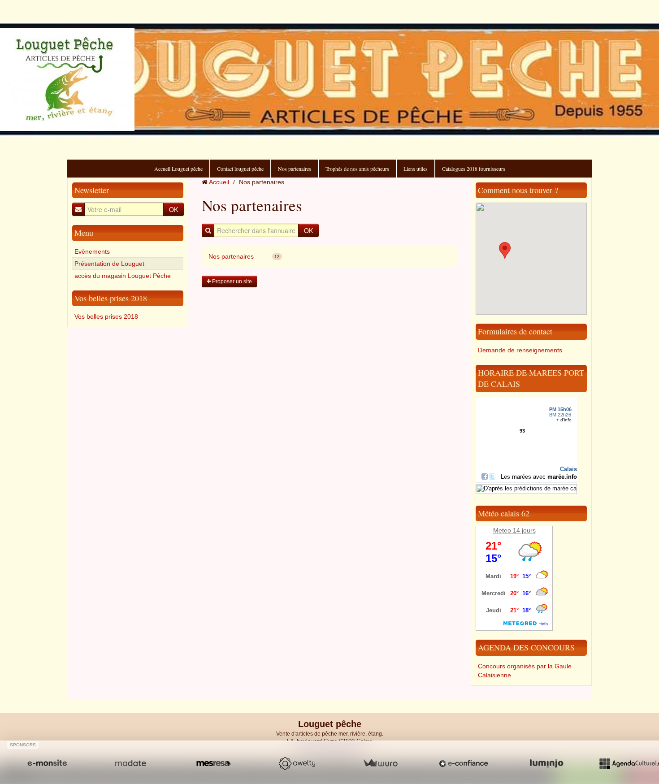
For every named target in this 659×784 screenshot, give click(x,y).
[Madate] (130, 763)
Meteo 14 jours (514, 530)
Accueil (219, 182)
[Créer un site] (47, 763)
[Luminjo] (546, 763)
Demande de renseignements (520, 350)
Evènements (92, 251)
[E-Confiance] (463, 763)
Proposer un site (231, 281)
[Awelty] (296, 763)
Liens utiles (415, 168)
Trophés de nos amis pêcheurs (357, 168)
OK (173, 209)
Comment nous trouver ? (518, 190)
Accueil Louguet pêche (178, 168)
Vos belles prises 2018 (110, 298)
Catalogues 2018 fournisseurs (473, 168)
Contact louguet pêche (240, 168)
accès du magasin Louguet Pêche (122, 275)
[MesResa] (213, 763)
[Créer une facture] (380, 763)
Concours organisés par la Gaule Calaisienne (525, 671)
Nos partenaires (294, 168)
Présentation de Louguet (109, 263)
